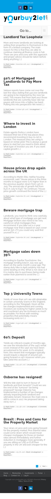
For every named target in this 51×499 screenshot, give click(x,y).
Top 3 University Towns (23, 293)
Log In (26, 475)
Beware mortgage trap (23, 210)
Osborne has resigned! (23, 377)
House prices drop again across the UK (25, 169)
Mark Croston (10, 64)
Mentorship (16, 473)
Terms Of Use (28, 481)
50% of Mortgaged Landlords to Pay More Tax (23, 81)
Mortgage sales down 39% (22, 253)
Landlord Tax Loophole (23, 37)
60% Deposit (14, 337)
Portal (40, 473)
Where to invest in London (19, 125)
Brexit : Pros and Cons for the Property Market (25, 420)
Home (6, 473)
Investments (29, 473)
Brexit (28, 452)
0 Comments (42, 365)
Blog (5, 475)
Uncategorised (36, 64)
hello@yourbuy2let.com (25, 3)
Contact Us (15, 475)
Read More (7, 67)
